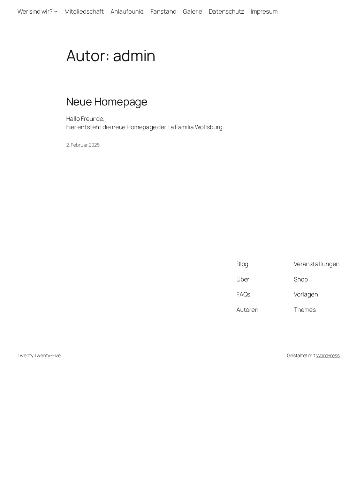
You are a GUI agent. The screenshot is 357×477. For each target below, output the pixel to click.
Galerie (192, 11)
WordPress (328, 355)
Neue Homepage (107, 101)
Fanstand (163, 11)
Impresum (264, 11)
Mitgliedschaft (84, 11)
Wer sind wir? (35, 11)
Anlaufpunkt (127, 11)
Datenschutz (226, 11)
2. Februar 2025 (83, 144)
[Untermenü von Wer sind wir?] (56, 11)
